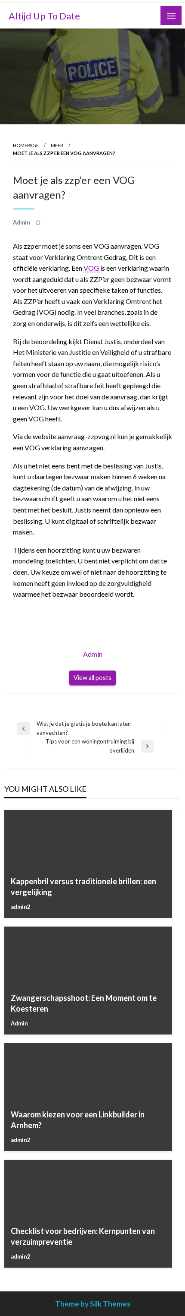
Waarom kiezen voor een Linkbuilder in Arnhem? (78, 1120)
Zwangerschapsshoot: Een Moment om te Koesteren (84, 1003)
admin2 (21, 906)
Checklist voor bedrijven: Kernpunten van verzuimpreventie (83, 1236)
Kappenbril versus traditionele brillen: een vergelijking (83, 886)
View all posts (92, 677)
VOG (91, 268)
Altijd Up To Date (44, 16)
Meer (57, 145)
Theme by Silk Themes (92, 1303)
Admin (22, 222)
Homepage (26, 145)
